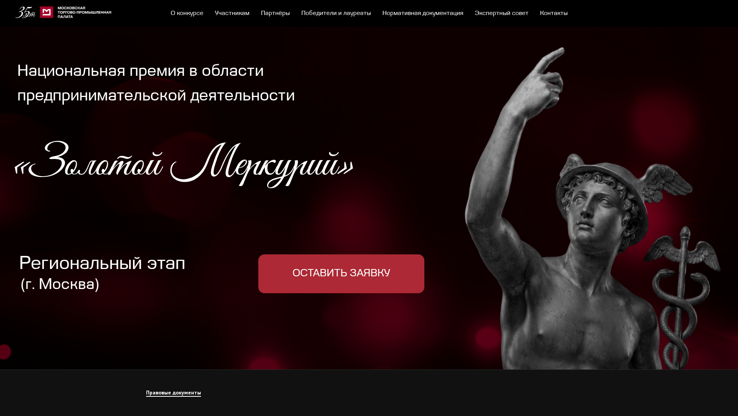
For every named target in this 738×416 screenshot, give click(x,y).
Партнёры (275, 13)
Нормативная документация (422, 13)
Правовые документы (173, 392)
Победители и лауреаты (336, 13)
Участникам (232, 13)
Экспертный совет (502, 13)
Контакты (554, 13)
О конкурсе (187, 13)
